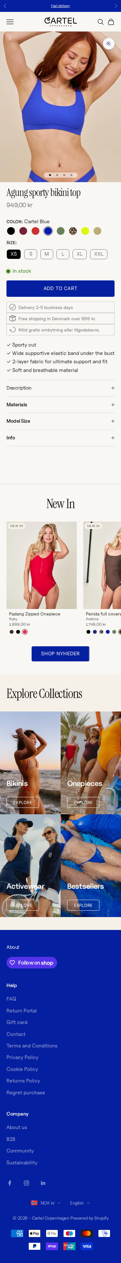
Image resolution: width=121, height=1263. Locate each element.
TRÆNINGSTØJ (90, 643)
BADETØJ (90, 652)
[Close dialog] (118, 606)
